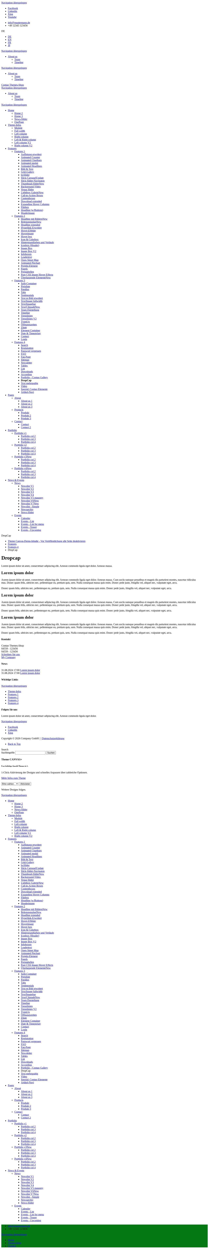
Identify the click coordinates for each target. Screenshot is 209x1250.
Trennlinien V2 (29, 1009)
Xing (10, 14)
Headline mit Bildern (34, 909)
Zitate (24, 1018)
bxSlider (25, 865)
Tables (24, 1056)
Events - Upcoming (31, 1220)
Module (18, 818)
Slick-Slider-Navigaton (33, 871)
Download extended (31, 891)
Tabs (23, 982)
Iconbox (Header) (30, 935)
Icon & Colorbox (30, 929)
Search (24, 1035)
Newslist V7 (30, 1194)
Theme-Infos (14, 691)
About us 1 (26, 1091)
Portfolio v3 (23, 1147)
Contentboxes (28, 888)
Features (12, 544)
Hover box (26, 927)
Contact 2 (26, 1117)
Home (11, 800)
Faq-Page (26, 1047)
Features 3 (13, 700)
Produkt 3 (26, 1108)
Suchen (51, 753)
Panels (24, 959)
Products (18, 1100)
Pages (11, 1085)
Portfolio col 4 (28, 1132)
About (17, 1088)
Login (24, 1029)
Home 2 (18, 803)
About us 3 (26, 1097)
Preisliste (25, 976)
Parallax (25, 979)
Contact (25, 1026)
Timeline (18, 62)
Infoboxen (26, 944)
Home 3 (18, 806)
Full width (19, 821)
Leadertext (26, 947)
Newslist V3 (27, 1182)
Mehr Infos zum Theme (13, 778)
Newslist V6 (30, 1191)
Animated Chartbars (31, 850)
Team (17, 59)
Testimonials (27, 985)
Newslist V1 (27, 1176)
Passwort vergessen (31, 1041)
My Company (8, 657)
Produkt (25, 1103)
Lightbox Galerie (32, 882)
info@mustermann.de (19, 22)
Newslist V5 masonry (32, 1188)
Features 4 (13, 547)
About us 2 (26, 1094)
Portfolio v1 (20, 1123)
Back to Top (14, 744)
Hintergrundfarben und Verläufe (37, 932)
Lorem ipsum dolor (30, 670)
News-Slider (20, 809)
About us (12, 56)
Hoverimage (27, 924)
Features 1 (13, 694)
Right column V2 (23, 836)
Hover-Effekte (28, 921)
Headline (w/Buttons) (32, 900)
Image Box (26, 938)
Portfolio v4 (23, 1158)
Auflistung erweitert (31, 844)
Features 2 (13, 697)
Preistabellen (27, 962)
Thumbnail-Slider (32, 874)
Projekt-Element (29, 956)
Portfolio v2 (20, 1135)
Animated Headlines (31, 856)
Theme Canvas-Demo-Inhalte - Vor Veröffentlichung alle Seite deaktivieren (46, 541)
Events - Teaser (29, 1217)
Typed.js (25, 1012)
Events (17, 1205)
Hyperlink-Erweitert (31, 918)
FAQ (23, 1044)
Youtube (12, 17)
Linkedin (12, 11)
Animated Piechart (30, 953)
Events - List (27, 1211)
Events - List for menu (32, 1214)
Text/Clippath (30, 997)
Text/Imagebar (28, 994)
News (17, 1173)
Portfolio (12, 1120)
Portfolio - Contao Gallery (34, 1067)
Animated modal (29, 853)
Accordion (26, 1064)
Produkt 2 (26, 1106)
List (23, 1059)
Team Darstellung (30, 1000)
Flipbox (25, 897)
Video (24, 1076)
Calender (25, 1208)
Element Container (30, 1020)
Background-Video (31, 877)
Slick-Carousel (32, 868)
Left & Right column (25, 830)
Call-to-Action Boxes (32, 885)
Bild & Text (27, 859)
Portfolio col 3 (28, 1129)
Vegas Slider (27, 880)
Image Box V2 (28, 941)
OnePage (19, 812)
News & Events (16, 1170)
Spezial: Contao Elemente (34, 1079)
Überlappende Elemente (36, 968)
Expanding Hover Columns (35, 894)
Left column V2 (22, 833)
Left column (20, 824)
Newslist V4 (27, 1185)
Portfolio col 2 (28, 1126)
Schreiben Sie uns (10, 654)
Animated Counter (30, 847)
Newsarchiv (27, 1199)
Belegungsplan (31, 912)
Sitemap (25, 1050)
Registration (27, 1038)
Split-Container (29, 973)
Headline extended (30, 915)
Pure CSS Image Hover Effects (37, 965)
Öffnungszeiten (29, 1015)
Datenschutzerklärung (53, 738)
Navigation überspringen (14, 2)
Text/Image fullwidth (31, 991)
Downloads (27, 1062)
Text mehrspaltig (29, 1073)
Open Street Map (30, 950)
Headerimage (28, 903)
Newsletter (26, 1053)
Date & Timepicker (31, 1023)
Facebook (13, 8)
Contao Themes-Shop (12, 84)
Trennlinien (27, 1006)
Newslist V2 (27, 1179)
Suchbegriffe (8, 752)
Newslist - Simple (30, 1197)
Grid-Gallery (27, 862)
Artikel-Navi (27, 1082)
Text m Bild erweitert (32, 988)
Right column (21, 827)
